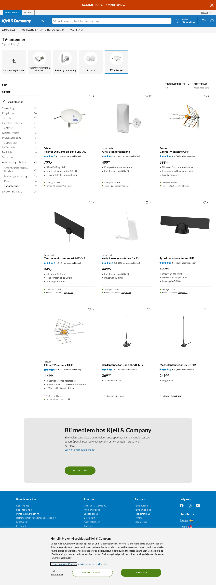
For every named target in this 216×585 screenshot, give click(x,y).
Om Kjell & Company (95, 505)
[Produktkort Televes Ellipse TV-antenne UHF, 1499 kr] (69, 331)
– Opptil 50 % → (104, 5)
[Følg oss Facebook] (182, 505)
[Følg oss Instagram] (190, 505)
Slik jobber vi (91, 513)
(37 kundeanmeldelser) (70, 369)
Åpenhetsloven (92, 521)
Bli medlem (80, 470)
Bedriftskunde (24, 509)
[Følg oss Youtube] (198, 505)
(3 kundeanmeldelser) (185, 369)
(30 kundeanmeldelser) (186, 263)
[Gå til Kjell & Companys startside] (17, 21)
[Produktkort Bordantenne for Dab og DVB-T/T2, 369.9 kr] (127, 331)
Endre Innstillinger (57, 572)
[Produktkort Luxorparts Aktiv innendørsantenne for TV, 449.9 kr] (127, 225)
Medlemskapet (92, 509)
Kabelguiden (141, 505)
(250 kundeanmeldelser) (129, 263)
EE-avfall (21, 525)
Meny (44, 20)
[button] (18, 44)
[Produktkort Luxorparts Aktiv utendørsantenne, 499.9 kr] (127, 118)
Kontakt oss (22, 505)
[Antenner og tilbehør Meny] (67, 30)
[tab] (12, 12)
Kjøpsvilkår (22, 521)
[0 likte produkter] (204, 21)
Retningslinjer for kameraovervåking (36, 517)
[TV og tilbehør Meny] (38, 30)
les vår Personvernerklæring (92, 564)
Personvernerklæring (27, 513)
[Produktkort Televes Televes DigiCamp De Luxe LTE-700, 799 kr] (69, 118)
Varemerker (140, 521)
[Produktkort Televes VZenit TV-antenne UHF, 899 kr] (185, 118)
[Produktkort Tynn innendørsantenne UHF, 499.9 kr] (185, 225)
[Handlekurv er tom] (212, 21)
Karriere (88, 525)
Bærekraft (89, 517)
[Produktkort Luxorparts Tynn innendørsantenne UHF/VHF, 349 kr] (69, 225)
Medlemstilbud (142, 513)
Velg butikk (67, 186)
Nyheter (139, 517)
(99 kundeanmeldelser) (186, 156)
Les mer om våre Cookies (64, 564)
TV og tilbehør (14, 101)
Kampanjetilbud (142, 509)
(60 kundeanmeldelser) (70, 156)
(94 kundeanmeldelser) (70, 263)
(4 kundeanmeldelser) (128, 369)
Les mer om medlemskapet (80, 449)
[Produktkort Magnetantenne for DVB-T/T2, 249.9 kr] (185, 331)
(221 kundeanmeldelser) (129, 156)
